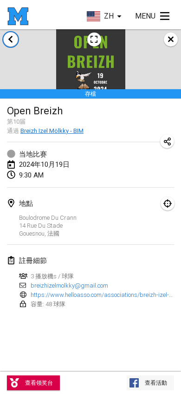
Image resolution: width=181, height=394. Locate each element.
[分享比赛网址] (167, 141)
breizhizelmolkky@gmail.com (69, 285)
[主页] (18, 16)
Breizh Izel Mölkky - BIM (52, 130)
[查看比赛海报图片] (94, 39)
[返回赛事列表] (11, 39)
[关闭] (171, 39)
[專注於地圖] (168, 203)
